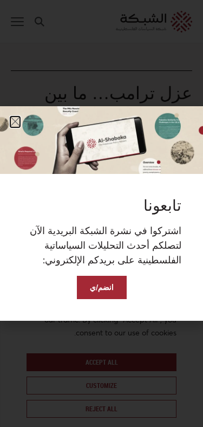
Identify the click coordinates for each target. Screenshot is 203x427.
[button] (15, 122)
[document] (101, 213)
